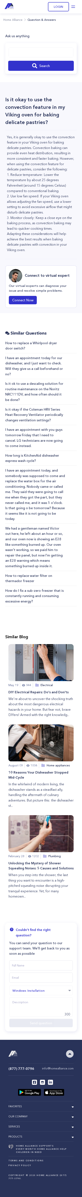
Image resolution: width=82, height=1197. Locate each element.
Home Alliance (12, 20)
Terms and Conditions (26, 1160)
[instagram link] (42, 1082)
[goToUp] (70, 1054)
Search (44, 66)
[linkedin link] (50, 1082)
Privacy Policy (19, 1165)
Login (58, 7)
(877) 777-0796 (21, 1068)
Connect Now (22, 300)
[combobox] (41, 52)
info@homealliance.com (58, 1068)
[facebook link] (34, 1082)
